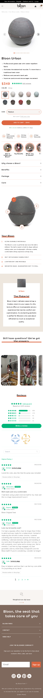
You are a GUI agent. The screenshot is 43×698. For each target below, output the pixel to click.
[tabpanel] (21, 596)
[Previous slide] (4, 34)
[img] (6, 465)
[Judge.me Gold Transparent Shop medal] (26, 438)
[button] (40, 6)
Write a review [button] (21, 426)
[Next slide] (38, 34)
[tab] (14, 53)
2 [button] (18, 580)
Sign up (36, 664)
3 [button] (22, 580)
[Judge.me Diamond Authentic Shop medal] (15, 438)
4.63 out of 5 (27, 404)
